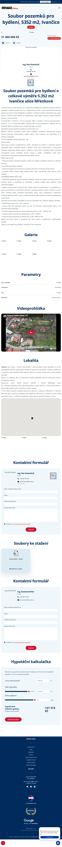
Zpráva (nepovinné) (9, 508)
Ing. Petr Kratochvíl (31, 64)
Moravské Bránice (28, 385)
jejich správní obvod (36, 396)
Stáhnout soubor (16, 569)
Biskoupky (51, 383)
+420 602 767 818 (31, 71)
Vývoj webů (24, 830)
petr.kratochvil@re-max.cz (31, 76)
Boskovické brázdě (23, 370)
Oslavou (50, 370)
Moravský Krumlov (12, 388)
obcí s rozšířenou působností (19, 396)
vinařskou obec (14, 377)
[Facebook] (31, 787)
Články (31, 755)
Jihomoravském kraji (39, 367)
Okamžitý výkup (31, 760)
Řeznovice (40, 393)
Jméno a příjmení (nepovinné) (12, 489)
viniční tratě (47, 377)
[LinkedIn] (35, 787)
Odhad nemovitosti (31, 757)
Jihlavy (44, 370)
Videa (31, 749)
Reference (31, 752)
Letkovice (41, 391)
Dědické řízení (31, 762)
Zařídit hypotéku (13, 719)
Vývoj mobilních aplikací (34, 830)
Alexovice (34, 391)
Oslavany (7, 385)
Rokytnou (57, 370)
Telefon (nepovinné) (10, 501)
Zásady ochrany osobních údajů (37, 836)
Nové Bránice (40, 385)
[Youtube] (27, 787)
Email (6, 495)
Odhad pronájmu (31, 765)
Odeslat (31, 529)
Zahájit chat (50, 837)
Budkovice (32, 393)
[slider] (28, 691)
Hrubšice (48, 393)
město (13, 367)
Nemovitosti (31, 747)
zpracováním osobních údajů (22, 524)
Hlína (20, 385)
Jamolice (22, 388)
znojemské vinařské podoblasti (31, 377)
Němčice (49, 391)
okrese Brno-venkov (23, 367)
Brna (13, 370)
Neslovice (14, 385)
